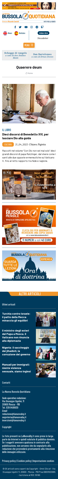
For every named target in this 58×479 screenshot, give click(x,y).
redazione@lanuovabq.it (14, 413)
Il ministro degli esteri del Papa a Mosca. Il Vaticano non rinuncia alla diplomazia (15, 335)
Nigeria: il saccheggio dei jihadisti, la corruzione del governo (16, 351)
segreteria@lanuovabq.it (14, 417)
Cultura (8, 144)
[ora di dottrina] (29, 265)
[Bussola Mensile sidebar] (29, 225)
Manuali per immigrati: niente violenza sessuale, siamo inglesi (16, 368)
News (10, 33)
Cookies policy (24, 460)
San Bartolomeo (42, 54)
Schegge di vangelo (15, 53)
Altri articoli (30, 293)
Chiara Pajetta (37, 144)
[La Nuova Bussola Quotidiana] (29, 17)
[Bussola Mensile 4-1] (29, 184)
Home (30, 73)
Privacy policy (9, 460)
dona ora (43, 33)
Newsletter (42, 38)
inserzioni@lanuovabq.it (14, 420)
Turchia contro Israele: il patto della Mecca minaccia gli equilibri (16, 317)
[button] (29, 45)
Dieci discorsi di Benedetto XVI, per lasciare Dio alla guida (25, 136)
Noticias (22, 33)
